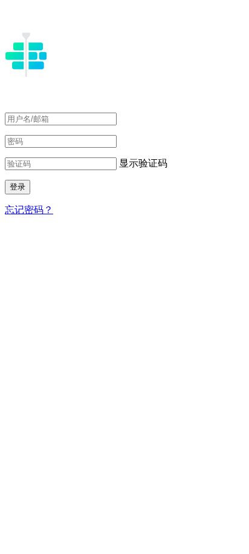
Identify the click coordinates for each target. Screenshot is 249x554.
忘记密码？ (29, 210)
